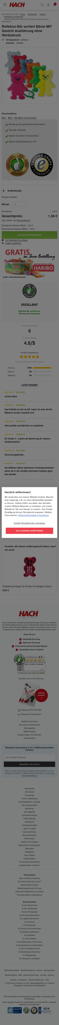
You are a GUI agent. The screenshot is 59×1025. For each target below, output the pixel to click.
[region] (29, 512)
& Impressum (42, 515)
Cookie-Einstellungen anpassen (29, 523)
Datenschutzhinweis (27, 515)
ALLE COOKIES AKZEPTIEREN (29, 530)
